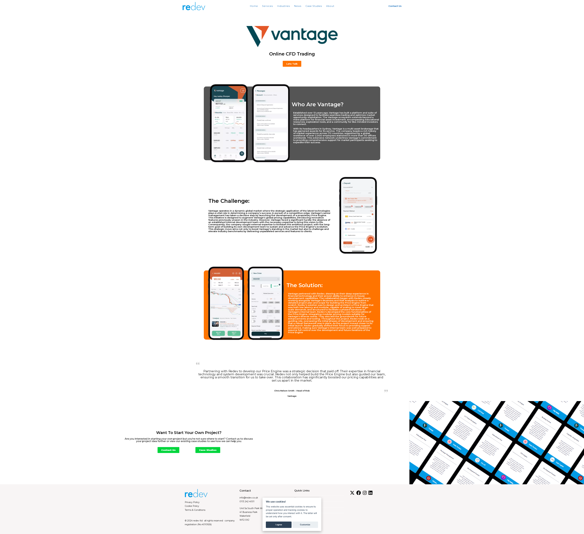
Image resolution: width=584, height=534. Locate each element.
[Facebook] (358, 493)
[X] (352, 493)
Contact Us (394, 6)
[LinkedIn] (370, 493)
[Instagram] (365, 493)
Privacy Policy (192, 502)
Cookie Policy (192, 506)
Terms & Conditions (195, 510)
